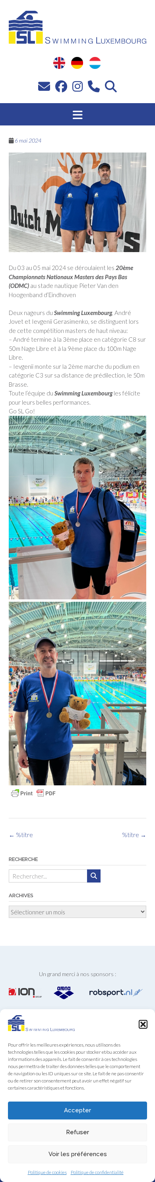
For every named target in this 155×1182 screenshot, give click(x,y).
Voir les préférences (77, 1154)
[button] (143, 1024)
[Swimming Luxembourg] (41, 1028)
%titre (134, 834)
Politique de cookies (47, 1172)
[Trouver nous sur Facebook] (61, 86)
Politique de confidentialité (97, 1172)
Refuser (77, 1132)
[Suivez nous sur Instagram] (77, 86)
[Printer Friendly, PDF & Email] (33, 793)
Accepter (77, 1110)
